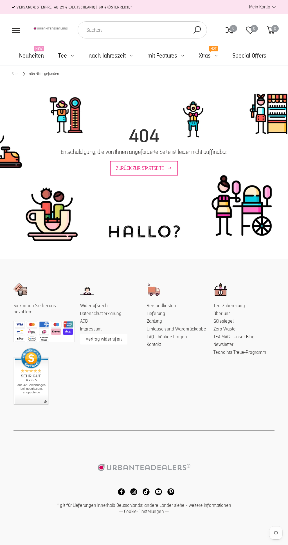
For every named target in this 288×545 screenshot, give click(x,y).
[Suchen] (197, 29)
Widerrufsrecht (94, 305)
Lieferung (156, 313)
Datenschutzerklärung (101, 313)
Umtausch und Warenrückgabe (176, 329)
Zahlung (154, 321)
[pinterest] (168, 491)
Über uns (222, 313)
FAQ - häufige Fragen (167, 336)
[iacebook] (120, 491)
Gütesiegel (223, 321)
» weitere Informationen (208, 505)
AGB (84, 321)
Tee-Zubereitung (229, 305)
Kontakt (154, 344)
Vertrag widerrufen (104, 339)
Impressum (91, 329)
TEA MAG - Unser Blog (234, 336)
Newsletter (223, 344)
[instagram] (132, 491)
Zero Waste (224, 329)
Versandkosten (161, 305)
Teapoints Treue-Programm (239, 352)
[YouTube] (157, 491)
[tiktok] (144, 491)
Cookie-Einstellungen (144, 511)
